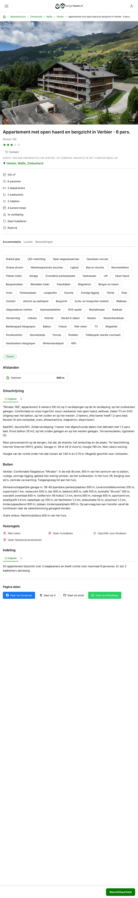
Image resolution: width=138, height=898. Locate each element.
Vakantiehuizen (18, 16)
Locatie (28, 241)
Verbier (60, 16)
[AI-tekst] (21, 399)
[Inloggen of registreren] (131, 6)
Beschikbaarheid (121, 892)
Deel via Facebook (21, 595)
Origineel (12, 399)
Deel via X (50, 595)
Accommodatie (12, 241)
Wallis (49, 16)
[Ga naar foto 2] (64, 121)
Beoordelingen (44, 241)
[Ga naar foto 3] (66, 121)
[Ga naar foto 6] (73, 121)
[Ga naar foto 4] (69, 121)
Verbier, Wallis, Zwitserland (24, 163)
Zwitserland (36, 16)
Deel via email (76, 595)
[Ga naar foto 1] (62, 121)
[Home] (4, 16)
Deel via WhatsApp (107, 595)
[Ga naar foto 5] (71, 121)
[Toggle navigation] (6, 6)
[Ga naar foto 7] (75, 121)
